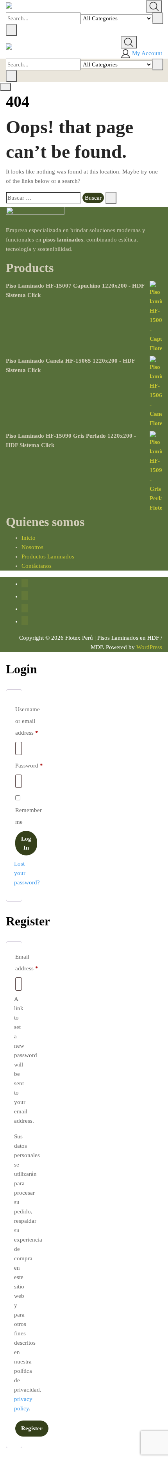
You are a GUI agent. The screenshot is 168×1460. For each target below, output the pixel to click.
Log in (26, 843)
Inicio (28, 538)
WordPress (149, 647)
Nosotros (32, 547)
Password (29, 765)
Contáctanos (36, 566)
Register (32, 1428)
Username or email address (27, 721)
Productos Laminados (47, 556)
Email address (26, 963)
